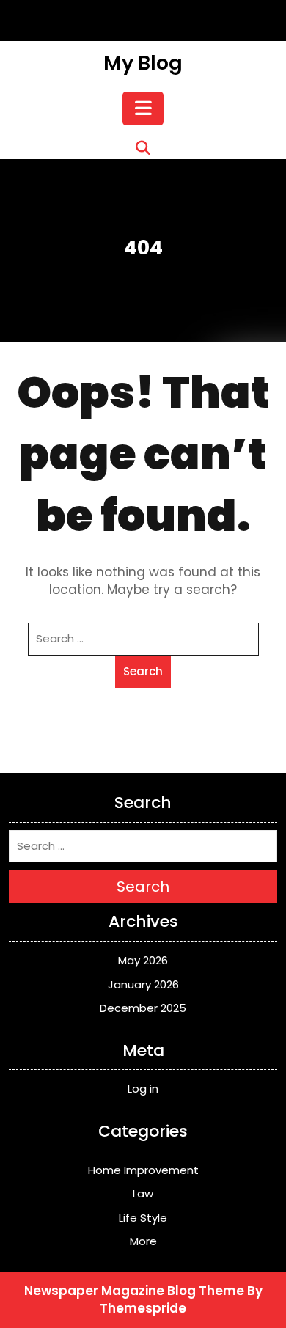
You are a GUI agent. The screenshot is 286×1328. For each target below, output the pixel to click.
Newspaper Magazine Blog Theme (134, 1290)
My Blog (143, 62)
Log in (143, 1088)
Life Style (143, 1217)
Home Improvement (143, 1170)
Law (143, 1193)
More (143, 1241)
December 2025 (143, 1008)
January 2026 (143, 984)
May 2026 (143, 960)
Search (143, 671)
